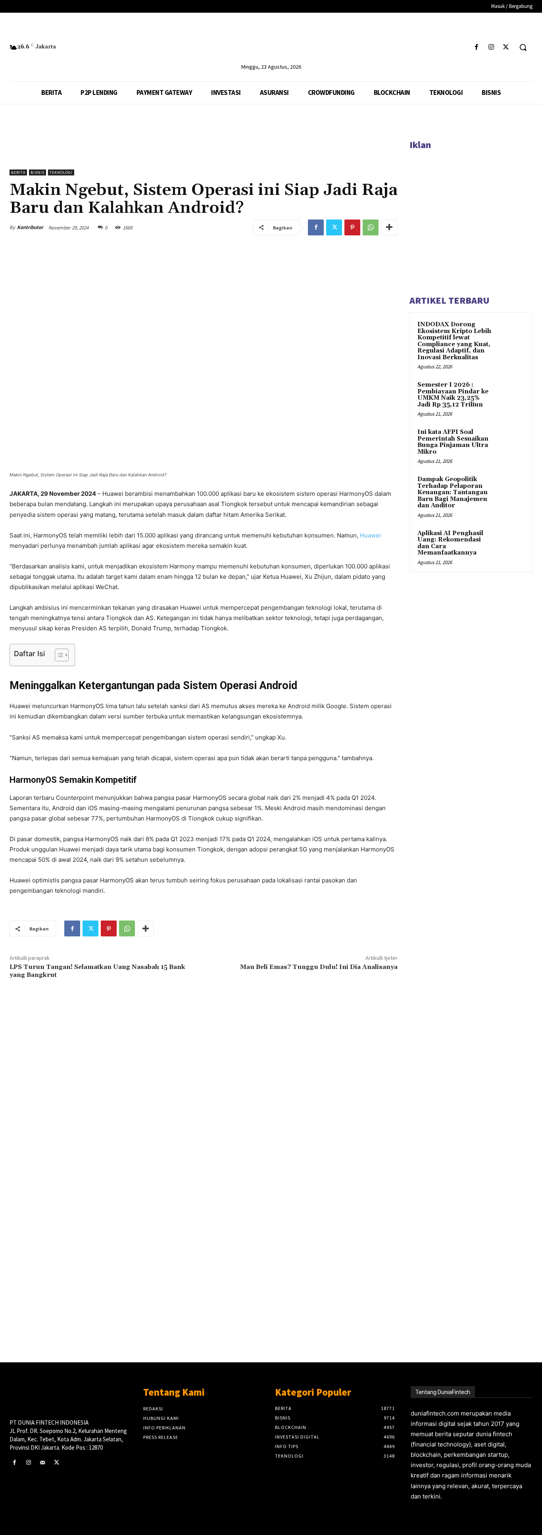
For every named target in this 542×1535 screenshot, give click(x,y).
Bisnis (37, 172)
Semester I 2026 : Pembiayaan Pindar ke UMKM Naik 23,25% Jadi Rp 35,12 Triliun (452, 394)
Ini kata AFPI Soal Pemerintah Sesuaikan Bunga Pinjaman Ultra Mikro (452, 442)
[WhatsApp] (371, 227)
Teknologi (61, 172)
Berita (18, 172)
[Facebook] (476, 47)
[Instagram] (491, 47)
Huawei (370, 535)
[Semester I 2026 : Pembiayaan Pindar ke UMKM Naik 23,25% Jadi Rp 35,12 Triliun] (511, 394)
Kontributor (30, 227)
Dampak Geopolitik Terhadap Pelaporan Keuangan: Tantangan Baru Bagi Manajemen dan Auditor (452, 492)
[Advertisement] (204, 1227)
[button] (522, 47)
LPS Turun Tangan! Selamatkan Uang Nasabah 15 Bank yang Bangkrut (97, 970)
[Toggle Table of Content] (58, 655)
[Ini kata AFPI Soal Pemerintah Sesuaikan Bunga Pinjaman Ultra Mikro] (511, 441)
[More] (389, 227)
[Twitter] (506, 47)
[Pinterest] (352, 227)
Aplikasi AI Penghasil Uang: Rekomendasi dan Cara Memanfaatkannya (450, 543)
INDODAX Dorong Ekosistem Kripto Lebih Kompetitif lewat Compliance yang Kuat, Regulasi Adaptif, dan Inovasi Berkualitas (454, 341)
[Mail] (42, 1463)
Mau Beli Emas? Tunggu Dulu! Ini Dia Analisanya (319, 967)
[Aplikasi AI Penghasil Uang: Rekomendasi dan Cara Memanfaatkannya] (511, 543)
